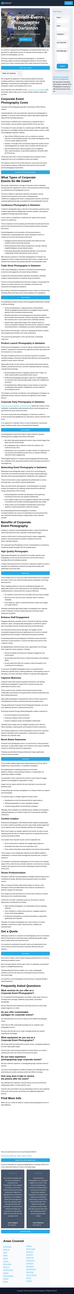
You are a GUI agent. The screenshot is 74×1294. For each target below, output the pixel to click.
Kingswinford (30, 1260)
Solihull (28, 1278)
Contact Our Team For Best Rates (25, 172)
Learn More (25, 759)
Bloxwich (6, 1267)
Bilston (24, 1155)
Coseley (6, 1261)
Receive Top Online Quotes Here (25, 1160)
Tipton (19, 1155)
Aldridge (29, 1246)
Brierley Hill (30, 1257)
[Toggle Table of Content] (19, 73)
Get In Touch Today (25, 68)
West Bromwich (8, 1270)
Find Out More (25, 430)
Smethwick (29, 1252)
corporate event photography (36, 89)
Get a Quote (24, 39)
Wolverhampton (8, 1276)
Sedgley (6, 1273)
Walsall (29, 1155)
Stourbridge (30, 1272)
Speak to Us (25, 573)
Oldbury (5, 1279)
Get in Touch (25, 297)
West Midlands (31, 1269)
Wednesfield (7, 1264)
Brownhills (29, 1255)
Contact (68, 3)
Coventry (29, 1281)
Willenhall (13, 1155)
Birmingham (30, 1266)
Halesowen (29, 1263)
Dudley (5, 1281)
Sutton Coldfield (31, 1275)
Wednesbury (5, 1155)
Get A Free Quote (25, 1231)
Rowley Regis (30, 1249)
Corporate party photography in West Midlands (16, 406)
